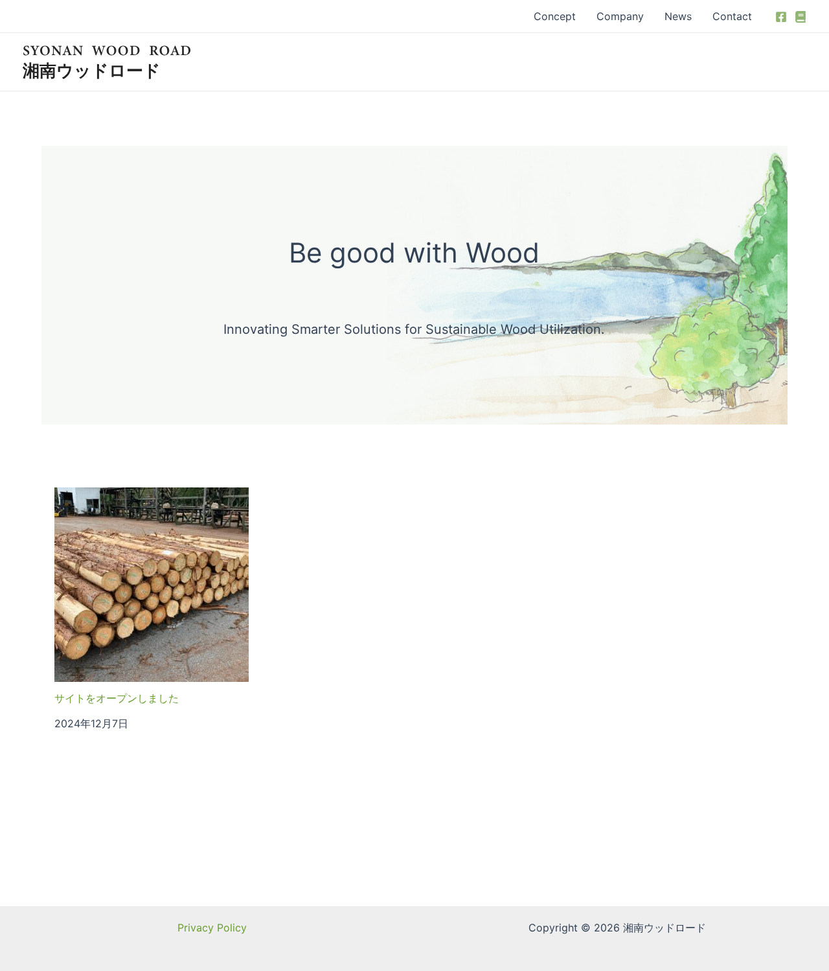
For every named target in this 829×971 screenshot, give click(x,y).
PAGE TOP (799, 930)
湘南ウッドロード (92, 70)
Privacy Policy (212, 927)
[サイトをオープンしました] (151, 584)
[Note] (800, 17)
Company (620, 16)
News (678, 16)
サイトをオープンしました (116, 698)
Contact (732, 16)
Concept (555, 16)
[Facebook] (781, 17)
